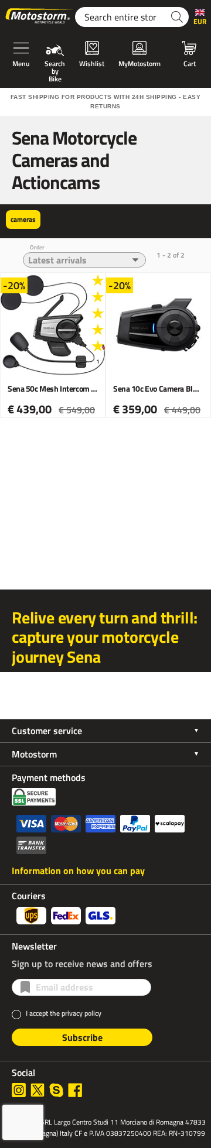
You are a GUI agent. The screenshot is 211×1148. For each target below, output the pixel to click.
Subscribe (82, 1037)
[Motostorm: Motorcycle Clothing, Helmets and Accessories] (40, 17)
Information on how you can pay (78, 870)
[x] (37, 1090)
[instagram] (19, 1090)
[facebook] (75, 1090)
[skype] (56, 1090)
